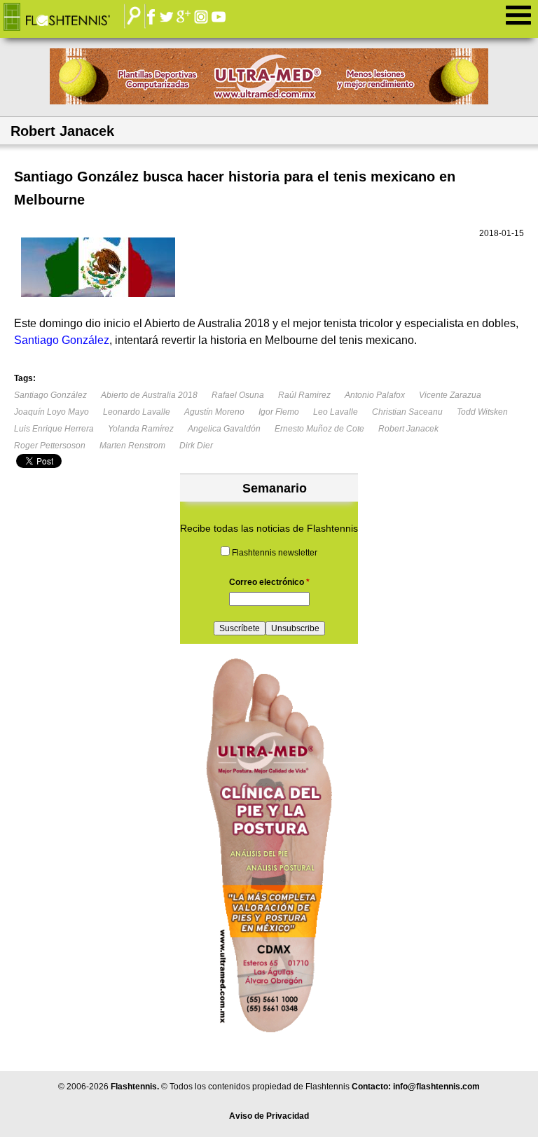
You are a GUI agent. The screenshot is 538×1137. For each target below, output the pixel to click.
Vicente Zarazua (450, 395)
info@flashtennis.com (436, 1086)
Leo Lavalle (335, 412)
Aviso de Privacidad (269, 1116)
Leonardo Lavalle (136, 412)
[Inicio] (67, 17)
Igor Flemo (278, 412)
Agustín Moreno (214, 412)
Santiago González (50, 395)
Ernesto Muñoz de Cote (319, 429)
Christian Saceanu (407, 412)
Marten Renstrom (132, 445)
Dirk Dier (196, 445)
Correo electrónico (269, 582)
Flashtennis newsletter (274, 553)
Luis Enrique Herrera (54, 429)
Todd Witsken (482, 412)
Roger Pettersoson (49, 445)
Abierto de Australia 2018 (149, 395)
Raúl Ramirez (304, 395)
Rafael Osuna (238, 395)
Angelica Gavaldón (224, 429)
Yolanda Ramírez (141, 429)
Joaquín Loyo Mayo (51, 412)
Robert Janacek (408, 429)
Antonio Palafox (375, 395)
